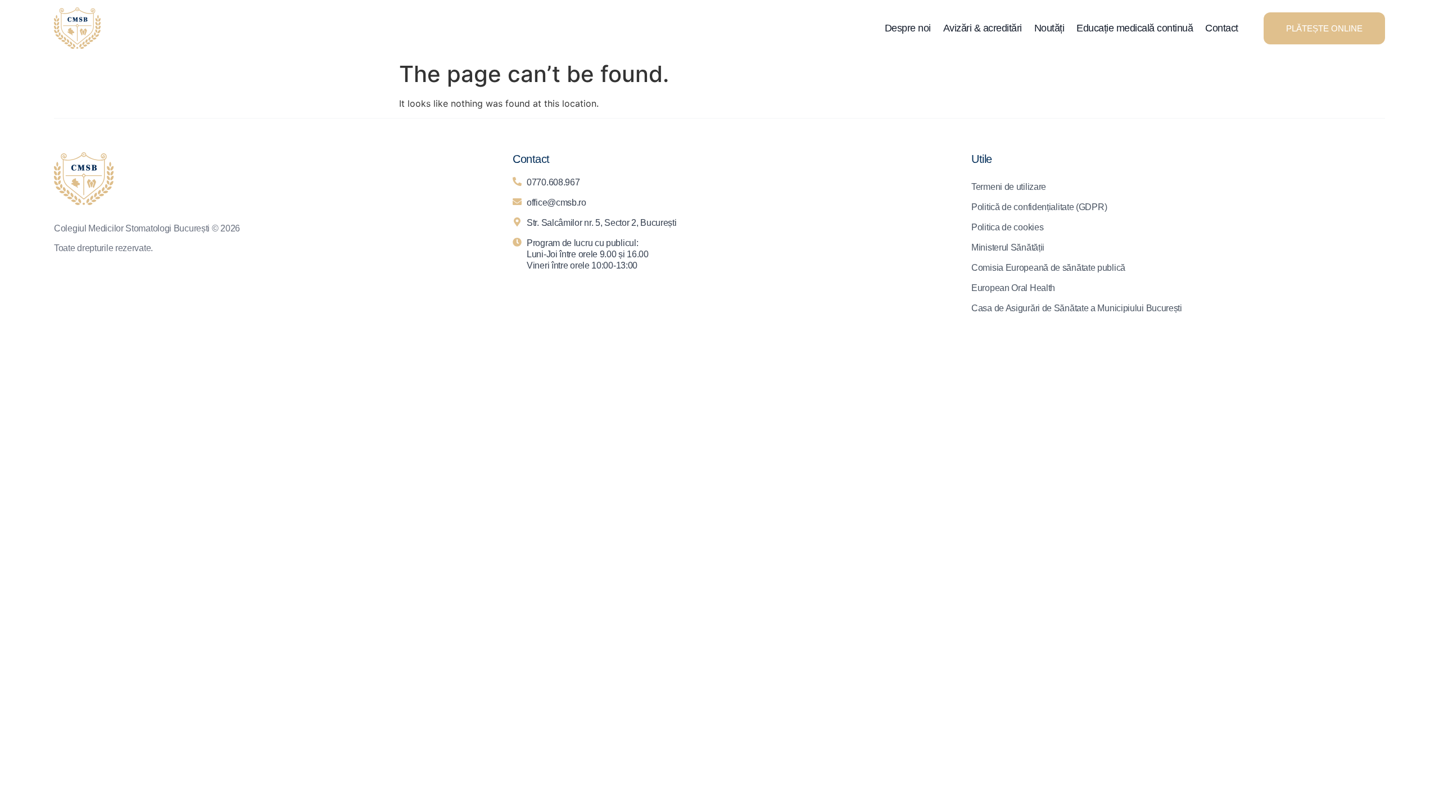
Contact (1221, 28)
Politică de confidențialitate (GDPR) (1039, 207)
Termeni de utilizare (1008, 187)
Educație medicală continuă (1134, 28)
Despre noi (908, 28)
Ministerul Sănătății (1007, 247)
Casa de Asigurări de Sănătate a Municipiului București (1076, 308)
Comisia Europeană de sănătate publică (1048, 267)
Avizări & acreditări (982, 28)
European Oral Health (1013, 288)
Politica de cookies (1007, 227)
